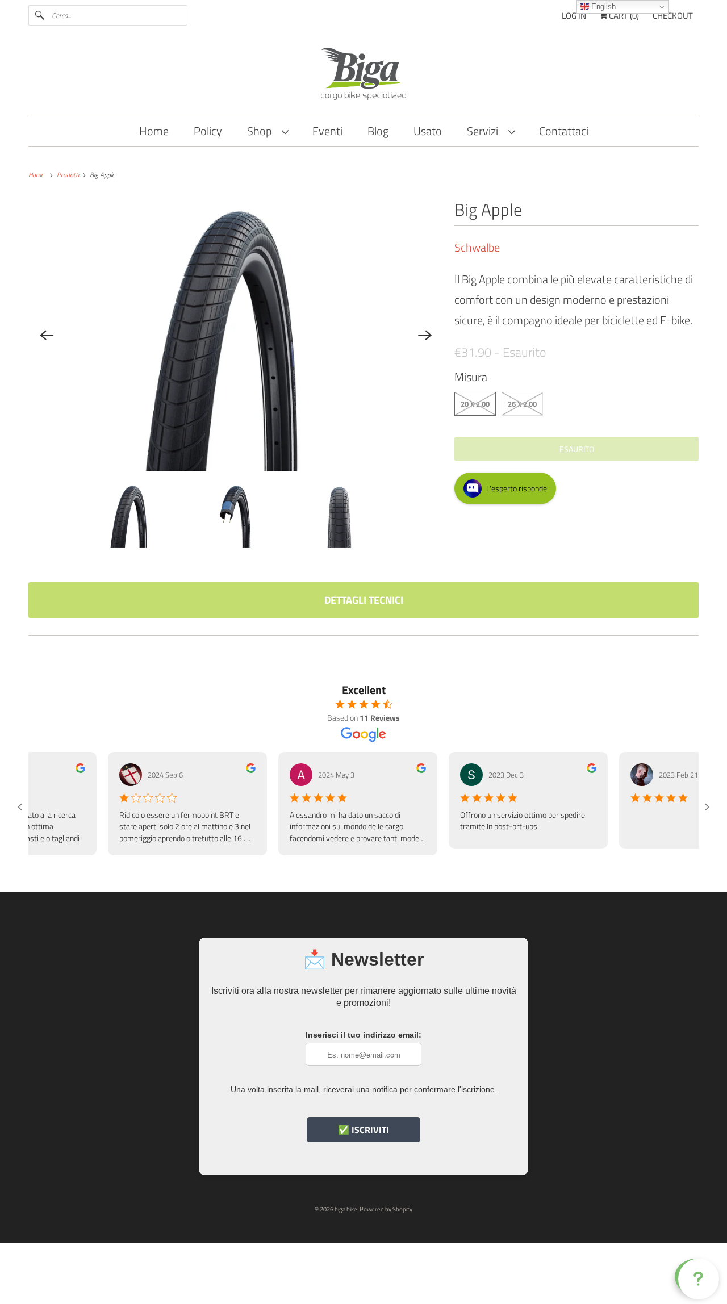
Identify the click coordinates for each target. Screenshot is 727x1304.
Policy (208, 131)
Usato (427, 131)
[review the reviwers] (64, 770)
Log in (574, 15)
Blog (377, 131)
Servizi (485, 131)
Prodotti (69, 174)
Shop (261, 131)
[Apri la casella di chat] (696, 1277)
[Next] (424, 335)
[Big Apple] (235, 335)
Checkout (673, 15)
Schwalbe (477, 247)
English (602, 6)
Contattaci (563, 131)
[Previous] (46, 335)
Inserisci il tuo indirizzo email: (363, 1034)
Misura (470, 377)
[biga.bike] (363, 75)
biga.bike (346, 1209)
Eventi (327, 131)
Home (154, 131)
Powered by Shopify (386, 1209)
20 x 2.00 (475, 403)
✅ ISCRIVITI (363, 1129)
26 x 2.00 (522, 403)
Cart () (623, 15)
